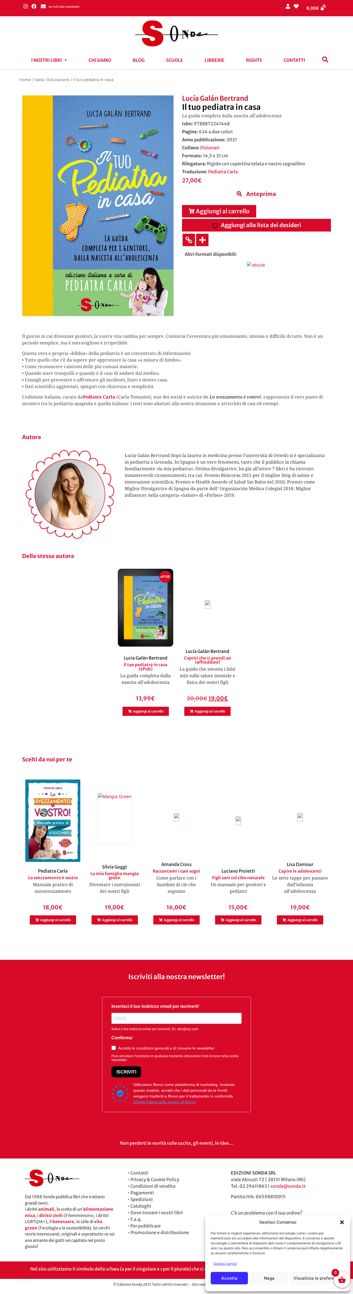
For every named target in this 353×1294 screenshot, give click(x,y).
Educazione (58, 79)
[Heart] (296, 6)
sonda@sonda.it (288, 1186)
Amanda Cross (176, 864)
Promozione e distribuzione (159, 1232)
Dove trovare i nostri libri (156, 1212)
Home (25, 79)
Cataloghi (140, 1206)
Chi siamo (100, 60)
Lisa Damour (300, 864)
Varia (39, 79)
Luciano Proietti (238, 871)
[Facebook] (33, 6)
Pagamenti (142, 1192)
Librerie (214, 60)
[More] (202, 240)
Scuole (174, 60)
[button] (342, 1222)
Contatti (294, 60)
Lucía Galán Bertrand (215, 98)
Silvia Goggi (114, 867)
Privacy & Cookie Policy (154, 1179)
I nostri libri (46, 60)
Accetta (229, 1278)
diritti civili (51, 1215)
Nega (269, 1278)
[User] (287, 6)
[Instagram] (25, 6)
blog (139, 60)
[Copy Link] (189, 240)
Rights (254, 60)
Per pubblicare (145, 1226)
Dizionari (210, 147)
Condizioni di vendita (152, 1186)
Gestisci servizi (225, 1263)
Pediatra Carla (223, 171)
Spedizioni (141, 1199)
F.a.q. (136, 1219)
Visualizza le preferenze (317, 1278)
